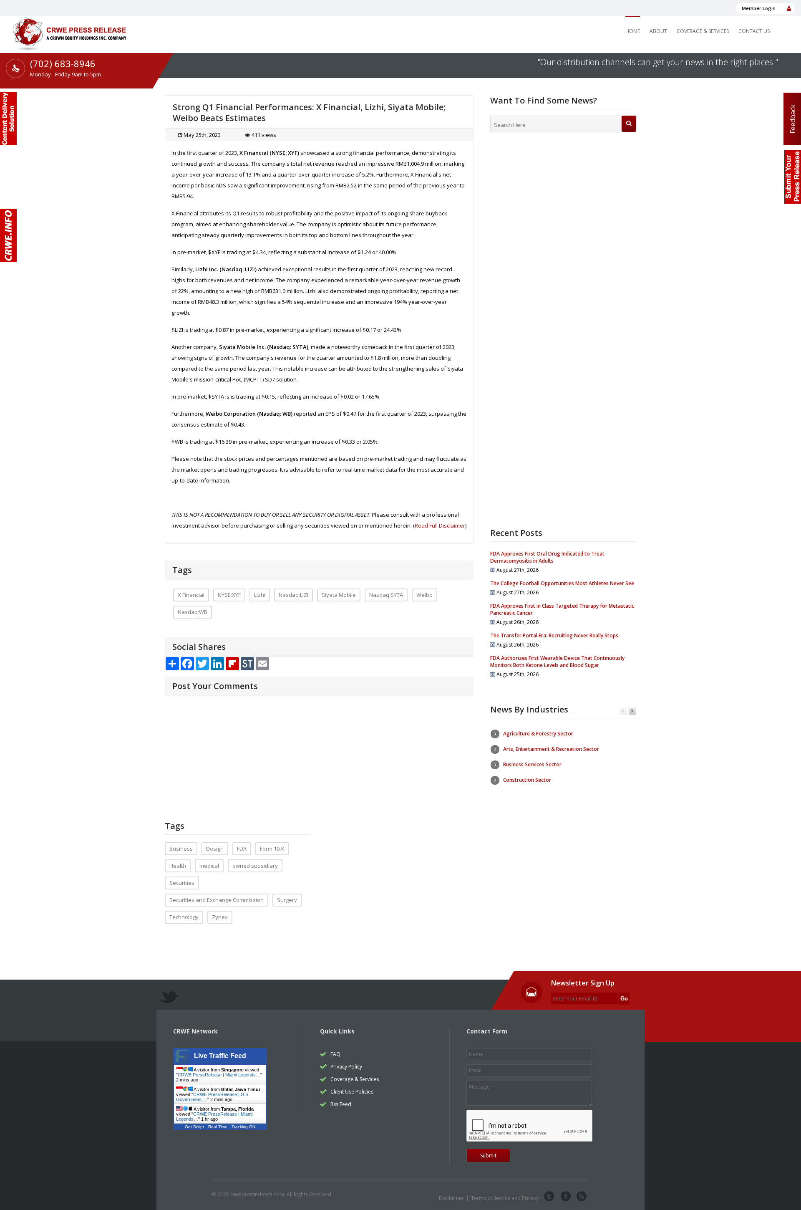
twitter (549, 1196)
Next (632, 711)
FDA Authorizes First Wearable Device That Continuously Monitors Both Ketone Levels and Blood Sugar (557, 661)
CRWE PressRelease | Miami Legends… (219, 1074)
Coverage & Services (703, 31)
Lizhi (259, 595)
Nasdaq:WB (192, 612)
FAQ (335, 1054)
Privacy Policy (346, 1066)
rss (580, 1196)
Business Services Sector (532, 764)
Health (177, 865)
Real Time (217, 1126)
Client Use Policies (351, 1091)
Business (181, 848)
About (658, 31)
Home (632, 31)
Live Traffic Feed (220, 1055)
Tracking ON (243, 1126)
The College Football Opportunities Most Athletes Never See (562, 583)
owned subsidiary (255, 865)
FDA (242, 848)
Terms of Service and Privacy (505, 1198)
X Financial (191, 595)
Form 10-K (272, 848)
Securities (181, 883)
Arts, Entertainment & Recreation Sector (551, 749)
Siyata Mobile (339, 595)
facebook (565, 1196)
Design (215, 848)
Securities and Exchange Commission (216, 900)
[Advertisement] (563, 206)
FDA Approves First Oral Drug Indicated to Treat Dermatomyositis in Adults (547, 557)
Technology (184, 917)
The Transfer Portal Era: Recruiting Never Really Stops (554, 635)
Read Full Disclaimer (440, 525)
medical (209, 865)
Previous (623, 711)
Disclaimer (451, 1198)
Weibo (424, 595)
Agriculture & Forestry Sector (538, 733)
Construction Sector (527, 779)
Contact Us (754, 31)
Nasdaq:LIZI (293, 595)
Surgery (287, 900)
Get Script (194, 1126)
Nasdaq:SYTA (386, 595)
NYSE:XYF (229, 595)
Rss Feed (340, 1104)
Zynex (220, 917)
